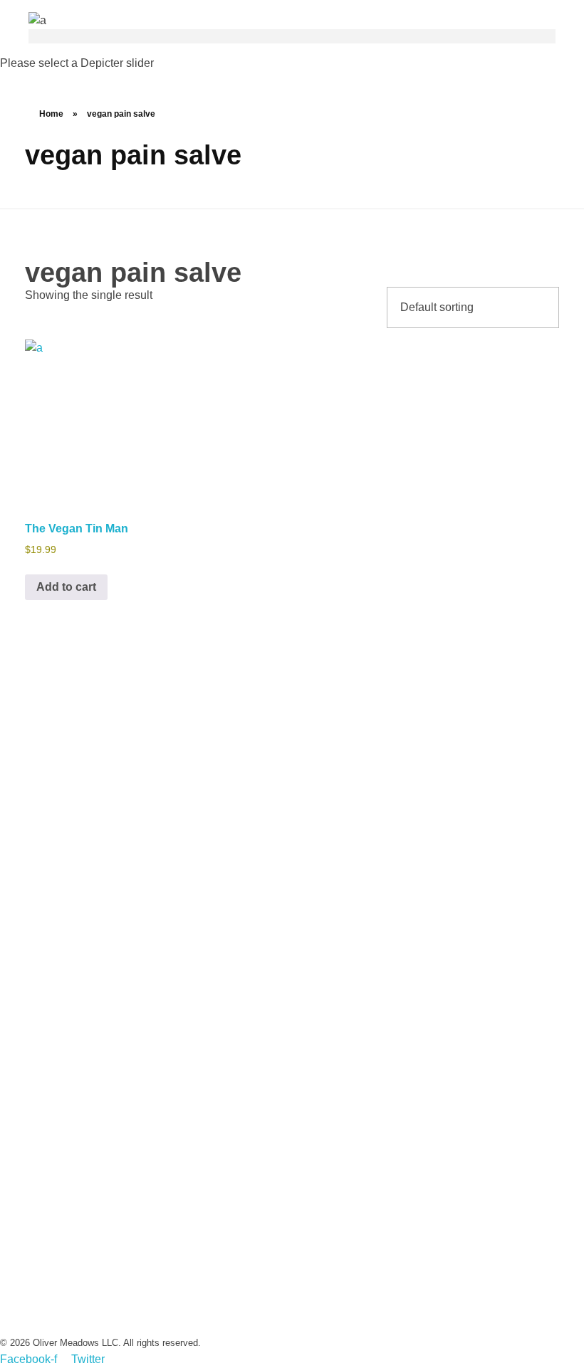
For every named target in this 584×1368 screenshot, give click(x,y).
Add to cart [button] (66, 587)
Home (51, 114)
